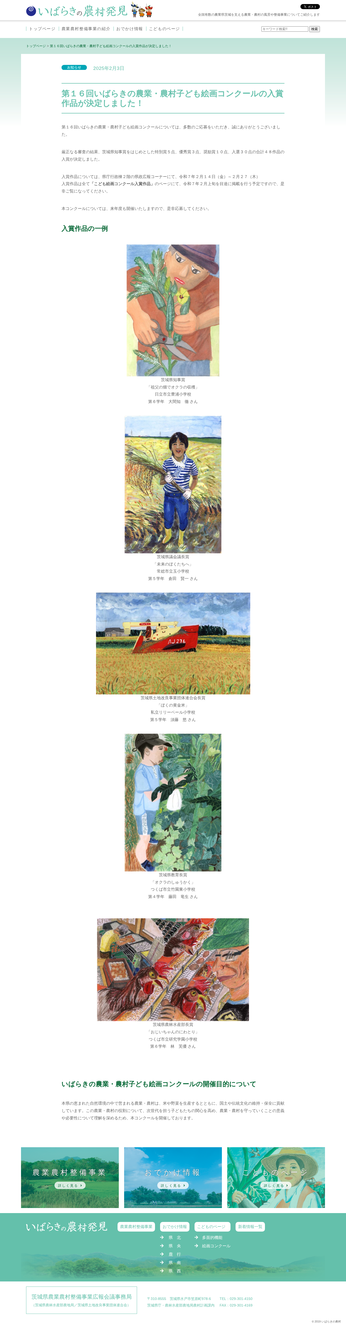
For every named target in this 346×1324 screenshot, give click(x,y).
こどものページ (164, 29)
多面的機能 (212, 1237)
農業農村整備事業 (136, 1226)
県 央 (175, 1246)
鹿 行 (175, 1254)
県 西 (175, 1271)
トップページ (42, 29)
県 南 (175, 1262)
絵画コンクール (216, 1246)
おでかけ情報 (129, 29)
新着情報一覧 (250, 1226)
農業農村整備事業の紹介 (86, 29)
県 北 (175, 1237)
